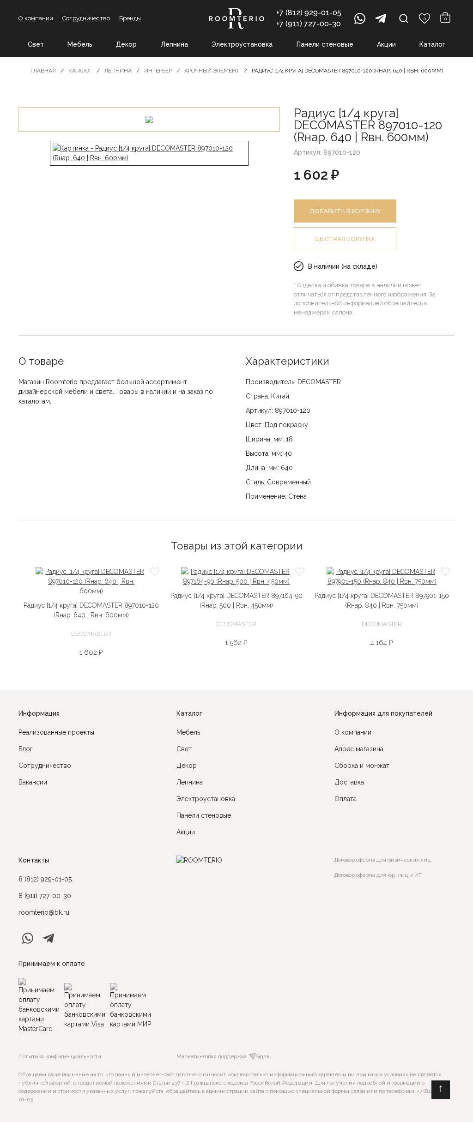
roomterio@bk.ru (43, 912)
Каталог (432, 44)
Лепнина (174, 44)
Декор (126, 44)
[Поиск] (403, 18)
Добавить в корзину (345, 211)
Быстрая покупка (345, 238)
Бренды (130, 18)
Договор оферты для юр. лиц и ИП (378, 875)
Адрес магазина (358, 749)
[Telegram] (380, 18)
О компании (35, 18)
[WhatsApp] (360, 18)
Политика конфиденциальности (59, 1056)
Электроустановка (242, 44)
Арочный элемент (211, 70)
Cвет (184, 749)
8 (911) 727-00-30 (44, 895)
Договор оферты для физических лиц (382, 860)
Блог (25, 749)
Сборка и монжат (361, 765)
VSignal (261, 1056)
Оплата (345, 798)
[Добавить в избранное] (155, 571)
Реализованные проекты (56, 732)
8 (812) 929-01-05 (45, 879)
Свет (36, 44)
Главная (43, 70)
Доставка (349, 782)
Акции (386, 44)
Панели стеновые (325, 44)
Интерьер (158, 70)
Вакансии (32, 782)
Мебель (79, 44)
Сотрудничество (86, 18)
